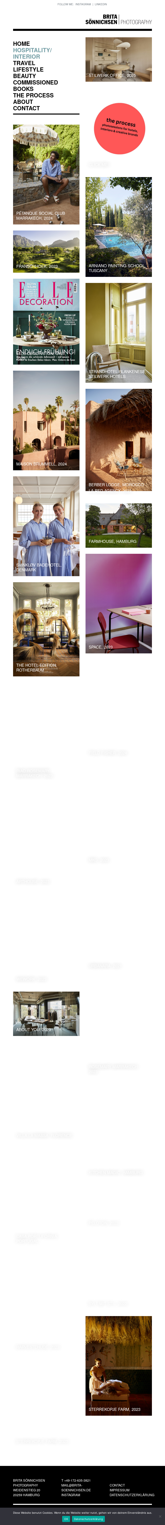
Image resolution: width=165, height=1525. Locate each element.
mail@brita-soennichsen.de (76, 1487)
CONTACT (26, 108)
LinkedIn (101, 4)
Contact (117, 1485)
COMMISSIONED (35, 82)
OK (66, 1519)
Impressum (119, 1490)
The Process (33, 95)
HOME (21, 43)
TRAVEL (24, 63)
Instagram (83, 4)
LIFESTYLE (28, 69)
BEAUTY (24, 76)
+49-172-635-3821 (77, 1480)
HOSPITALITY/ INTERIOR (32, 53)
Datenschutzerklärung (132, 1495)
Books (23, 88)
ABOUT (23, 101)
